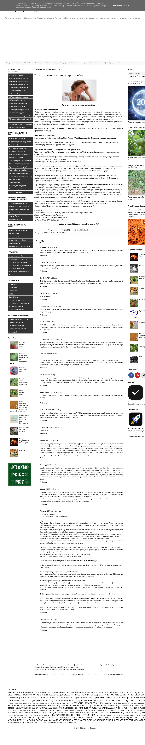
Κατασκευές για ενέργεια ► (18, 262)
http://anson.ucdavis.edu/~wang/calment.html (75, 213)
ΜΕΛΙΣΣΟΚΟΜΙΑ (111, 710)
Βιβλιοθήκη (108, 63)
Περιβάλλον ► (13, 297)
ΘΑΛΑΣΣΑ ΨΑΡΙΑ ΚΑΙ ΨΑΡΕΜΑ (116, 703)
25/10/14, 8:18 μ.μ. (52, 489)
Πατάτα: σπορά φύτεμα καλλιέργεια (23, 393)
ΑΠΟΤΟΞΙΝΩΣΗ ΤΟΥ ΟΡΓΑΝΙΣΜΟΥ (95, 692)
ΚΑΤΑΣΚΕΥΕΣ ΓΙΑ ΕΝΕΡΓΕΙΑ (63, 708)
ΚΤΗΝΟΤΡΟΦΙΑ (54, 710)
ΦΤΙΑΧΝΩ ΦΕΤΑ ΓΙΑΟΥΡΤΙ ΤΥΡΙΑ (77, 720)
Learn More (117, 5)
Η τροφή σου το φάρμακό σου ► (20, 164)
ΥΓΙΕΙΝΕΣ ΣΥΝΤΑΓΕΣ (48, 718)
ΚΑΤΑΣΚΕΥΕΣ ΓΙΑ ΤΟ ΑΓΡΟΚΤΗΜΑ (117, 708)
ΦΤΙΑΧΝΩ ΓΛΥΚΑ (118, 718)
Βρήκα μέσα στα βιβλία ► (17, 329)
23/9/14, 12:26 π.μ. (55, 427)
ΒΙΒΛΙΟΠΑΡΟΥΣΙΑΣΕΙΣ (123, 692)
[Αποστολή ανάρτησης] (74, 230)
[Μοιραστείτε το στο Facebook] (85, 230)
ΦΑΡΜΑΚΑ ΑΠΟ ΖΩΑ (67, 718)
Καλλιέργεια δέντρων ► (16, 106)
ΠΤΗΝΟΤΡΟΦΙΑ (17, 715)
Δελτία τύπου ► (14, 291)
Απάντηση (43, 256)
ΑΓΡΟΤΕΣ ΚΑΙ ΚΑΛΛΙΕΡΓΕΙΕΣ (21, 692)
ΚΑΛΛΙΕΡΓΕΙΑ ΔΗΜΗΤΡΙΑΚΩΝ (73, 706)
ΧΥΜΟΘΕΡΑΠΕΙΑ (34, 722)
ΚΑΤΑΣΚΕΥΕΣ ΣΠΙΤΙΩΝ (16, 710)
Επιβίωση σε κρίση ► (16, 300)
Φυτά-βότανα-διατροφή (33, 63)
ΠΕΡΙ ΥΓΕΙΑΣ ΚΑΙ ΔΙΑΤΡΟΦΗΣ (106, 712)
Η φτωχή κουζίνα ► (15, 219)
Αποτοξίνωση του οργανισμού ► (20, 176)
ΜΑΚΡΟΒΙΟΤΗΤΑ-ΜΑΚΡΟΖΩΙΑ (54, 233)
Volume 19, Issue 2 (41, 217)
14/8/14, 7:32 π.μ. (56, 392)
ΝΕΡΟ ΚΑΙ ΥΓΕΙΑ (126, 710)
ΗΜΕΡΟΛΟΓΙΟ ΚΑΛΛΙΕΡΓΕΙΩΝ (84, 703)
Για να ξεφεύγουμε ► (15, 306)
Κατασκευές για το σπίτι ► (17, 259)
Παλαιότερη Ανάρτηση (114, 675)
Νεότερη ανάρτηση (41, 675)
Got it (126, 5)
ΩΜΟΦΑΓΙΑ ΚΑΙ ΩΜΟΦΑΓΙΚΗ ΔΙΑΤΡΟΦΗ (59, 722)
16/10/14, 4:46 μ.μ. (52, 440)
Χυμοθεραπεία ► (14, 182)
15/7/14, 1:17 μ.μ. (51, 293)
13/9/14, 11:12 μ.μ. (55, 410)
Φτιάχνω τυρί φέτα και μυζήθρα (24, 429)
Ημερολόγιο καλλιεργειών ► (18, 78)
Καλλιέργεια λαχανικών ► (17, 94)
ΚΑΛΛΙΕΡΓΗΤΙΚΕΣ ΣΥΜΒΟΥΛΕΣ (33, 708)
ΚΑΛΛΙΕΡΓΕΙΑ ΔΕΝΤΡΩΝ (45, 706)
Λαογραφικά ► (13, 332)
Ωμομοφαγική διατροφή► (17, 186)
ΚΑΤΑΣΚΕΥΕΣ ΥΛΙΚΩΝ (37, 710)
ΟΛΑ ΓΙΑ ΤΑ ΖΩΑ (61, 712)
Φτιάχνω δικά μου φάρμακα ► (19, 154)
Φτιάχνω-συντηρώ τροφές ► (18, 206)
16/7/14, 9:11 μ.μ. (51, 375)
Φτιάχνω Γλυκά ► (14, 216)
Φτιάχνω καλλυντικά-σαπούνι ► (19, 275)
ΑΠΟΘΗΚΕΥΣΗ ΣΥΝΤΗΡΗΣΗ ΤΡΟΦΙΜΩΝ (58, 692)
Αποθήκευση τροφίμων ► (17, 203)
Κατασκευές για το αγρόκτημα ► (20, 265)
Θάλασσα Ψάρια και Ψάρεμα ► (19, 246)
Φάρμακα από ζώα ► (16, 157)
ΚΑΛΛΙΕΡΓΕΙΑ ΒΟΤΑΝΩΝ (19, 706)
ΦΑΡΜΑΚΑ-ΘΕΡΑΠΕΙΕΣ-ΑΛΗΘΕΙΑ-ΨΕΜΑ (94, 718)
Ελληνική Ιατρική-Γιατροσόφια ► (20, 160)
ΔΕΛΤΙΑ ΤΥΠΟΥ (29, 698)
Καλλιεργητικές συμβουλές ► (18, 109)
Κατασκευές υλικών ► (16, 268)
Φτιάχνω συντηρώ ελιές (22, 369)
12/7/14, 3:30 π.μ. (55, 262)
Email (118, 63)
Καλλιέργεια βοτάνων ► (16, 100)
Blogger (92, 728)
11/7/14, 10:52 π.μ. (54, 247)
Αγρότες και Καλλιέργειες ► (18, 127)
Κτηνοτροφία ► (14, 237)
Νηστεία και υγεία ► (15, 189)
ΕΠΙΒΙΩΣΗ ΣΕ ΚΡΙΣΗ (21, 701)
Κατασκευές (73, 63)
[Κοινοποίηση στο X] (83, 230)
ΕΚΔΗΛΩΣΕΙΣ (104, 697)
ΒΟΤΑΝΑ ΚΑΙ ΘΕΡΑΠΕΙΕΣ (110, 695)
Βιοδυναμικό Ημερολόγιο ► (18, 84)
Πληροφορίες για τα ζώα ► (18, 230)
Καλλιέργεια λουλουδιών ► (18, 103)
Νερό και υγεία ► (14, 179)
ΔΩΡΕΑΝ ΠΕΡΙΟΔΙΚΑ (67, 698)
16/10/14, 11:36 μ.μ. (54, 465)
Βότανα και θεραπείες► (16, 151)
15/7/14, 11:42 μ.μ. (56, 306)
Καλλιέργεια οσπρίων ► (16, 91)
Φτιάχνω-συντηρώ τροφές (56, 63)
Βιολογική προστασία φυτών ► (19, 116)
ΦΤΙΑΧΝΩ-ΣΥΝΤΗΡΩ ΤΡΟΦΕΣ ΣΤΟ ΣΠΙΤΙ (115, 720)
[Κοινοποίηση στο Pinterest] (87, 230)
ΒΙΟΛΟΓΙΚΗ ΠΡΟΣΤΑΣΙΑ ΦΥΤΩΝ (78, 695)
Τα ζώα (84, 63)
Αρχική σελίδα (78, 675)
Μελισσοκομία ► (14, 243)
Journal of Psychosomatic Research (49, 215)
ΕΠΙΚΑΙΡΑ (42, 700)
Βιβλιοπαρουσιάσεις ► (16, 326)
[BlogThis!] (81, 230)
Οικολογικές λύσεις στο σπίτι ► (19, 272)
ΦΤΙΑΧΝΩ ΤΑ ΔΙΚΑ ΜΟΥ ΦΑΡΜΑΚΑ (42, 720)
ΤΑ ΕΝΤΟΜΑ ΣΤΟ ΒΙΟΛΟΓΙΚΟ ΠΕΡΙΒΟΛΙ (111, 715)
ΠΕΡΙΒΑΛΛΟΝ (131, 712)
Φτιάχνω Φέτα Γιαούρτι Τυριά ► (19, 210)
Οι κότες (22, 450)
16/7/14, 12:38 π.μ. (51, 322)
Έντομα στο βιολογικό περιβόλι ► (20, 120)
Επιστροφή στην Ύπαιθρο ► (18, 303)
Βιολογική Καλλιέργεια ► (17, 113)
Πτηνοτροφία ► (14, 234)
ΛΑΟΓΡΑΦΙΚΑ (69, 710)
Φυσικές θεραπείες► (15, 192)
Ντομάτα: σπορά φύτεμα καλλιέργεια (23, 345)
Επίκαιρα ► (12, 284)
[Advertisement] (76, 41)
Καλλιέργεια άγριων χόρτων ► (19, 97)
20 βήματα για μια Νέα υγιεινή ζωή (85, 224)
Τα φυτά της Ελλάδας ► (17, 138)
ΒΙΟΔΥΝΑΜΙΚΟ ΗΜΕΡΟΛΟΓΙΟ (21, 695)
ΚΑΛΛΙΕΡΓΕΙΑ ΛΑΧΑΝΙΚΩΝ (103, 706)
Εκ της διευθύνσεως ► (16, 310)
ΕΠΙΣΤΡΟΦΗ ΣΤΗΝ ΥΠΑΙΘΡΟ (65, 701)
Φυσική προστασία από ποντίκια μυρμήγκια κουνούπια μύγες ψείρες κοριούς (19, 406)
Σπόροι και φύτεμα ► (16, 75)
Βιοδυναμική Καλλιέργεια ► (18, 81)
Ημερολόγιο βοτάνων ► (16, 145)
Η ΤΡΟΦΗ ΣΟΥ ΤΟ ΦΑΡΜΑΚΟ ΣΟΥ (102, 700)
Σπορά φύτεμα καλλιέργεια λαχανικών (23, 381)
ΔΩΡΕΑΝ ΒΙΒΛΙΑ (48, 698)
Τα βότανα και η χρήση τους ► (19, 148)
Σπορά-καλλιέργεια (13, 63)
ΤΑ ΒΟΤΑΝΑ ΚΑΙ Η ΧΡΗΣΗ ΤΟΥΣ (71, 715)
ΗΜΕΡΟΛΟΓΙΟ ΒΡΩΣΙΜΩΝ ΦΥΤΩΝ (52, 703)
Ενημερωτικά (95, 63)
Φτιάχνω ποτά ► (14, 213)
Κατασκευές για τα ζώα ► (17, 240)
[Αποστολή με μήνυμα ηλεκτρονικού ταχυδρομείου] (78, 230)
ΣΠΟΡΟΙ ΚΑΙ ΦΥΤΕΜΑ (37, 715)
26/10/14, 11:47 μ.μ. (54, 511)
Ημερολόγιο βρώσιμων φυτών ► (20, 142)
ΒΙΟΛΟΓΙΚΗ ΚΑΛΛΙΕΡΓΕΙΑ (49, 695)
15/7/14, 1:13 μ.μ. (51, 278)
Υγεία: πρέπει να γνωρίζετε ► (18, 170)
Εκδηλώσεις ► (13, 288)
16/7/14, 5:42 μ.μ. (56, 339)
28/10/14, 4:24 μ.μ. (51, 619)
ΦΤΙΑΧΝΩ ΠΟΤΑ (15, 720)
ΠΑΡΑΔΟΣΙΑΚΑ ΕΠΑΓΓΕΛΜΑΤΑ (79, 712)
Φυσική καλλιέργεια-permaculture (20, 124)
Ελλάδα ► (12, 294)
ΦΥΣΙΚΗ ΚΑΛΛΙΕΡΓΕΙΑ (16, 722)
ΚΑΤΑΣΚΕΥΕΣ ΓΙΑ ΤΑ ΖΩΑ (87, 708)
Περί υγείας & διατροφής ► (18, 167)
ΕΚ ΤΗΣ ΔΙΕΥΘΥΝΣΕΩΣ (85, 698)
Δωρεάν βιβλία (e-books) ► (18, 319)
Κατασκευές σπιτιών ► (16, 256)
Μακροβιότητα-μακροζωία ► (18, 173)
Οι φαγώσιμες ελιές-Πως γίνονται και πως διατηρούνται (24, 419)
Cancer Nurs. (41, 220)
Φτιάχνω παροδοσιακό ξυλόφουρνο (24, 441)
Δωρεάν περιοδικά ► (15, 322)
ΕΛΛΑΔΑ (123, 698)
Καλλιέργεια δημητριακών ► (18, 87)
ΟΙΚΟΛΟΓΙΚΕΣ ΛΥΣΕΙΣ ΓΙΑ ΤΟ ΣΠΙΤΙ (36, 712)
